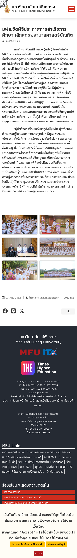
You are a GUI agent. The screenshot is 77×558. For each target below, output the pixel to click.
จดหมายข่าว (25, 462)
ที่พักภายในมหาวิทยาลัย (49, 462)
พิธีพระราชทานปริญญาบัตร (27, 471)
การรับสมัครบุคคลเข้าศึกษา (43, 452)
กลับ (68, 311)
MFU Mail (50, 457)
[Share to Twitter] (22, 310)
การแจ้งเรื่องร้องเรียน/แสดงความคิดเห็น (23, 497)
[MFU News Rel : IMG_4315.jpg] (57, 224)
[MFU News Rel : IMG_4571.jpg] (19, 270)
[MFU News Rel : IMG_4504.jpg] (57, 247)
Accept (38, 553)
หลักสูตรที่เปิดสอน (13, 452)
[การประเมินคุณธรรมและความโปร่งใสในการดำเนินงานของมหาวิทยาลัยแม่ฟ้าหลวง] (38, 352)
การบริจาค (26, 466)
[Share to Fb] (6, 310)
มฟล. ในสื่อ (9, 462)
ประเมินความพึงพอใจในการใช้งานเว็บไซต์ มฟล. (26, 503)
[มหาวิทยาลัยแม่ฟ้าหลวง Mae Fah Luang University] (29, 8)
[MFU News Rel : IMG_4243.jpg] (19, 224)
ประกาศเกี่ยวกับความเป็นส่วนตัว (27, 544)
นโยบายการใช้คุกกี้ (56, 544)
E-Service (65, 457)
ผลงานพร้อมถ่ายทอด (29, 457)
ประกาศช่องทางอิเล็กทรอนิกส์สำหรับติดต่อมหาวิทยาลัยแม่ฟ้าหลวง (38, 403)
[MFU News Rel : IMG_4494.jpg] (19, 247)
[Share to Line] (14, 310)
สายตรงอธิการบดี (12, 492)
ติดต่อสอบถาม (55, 471)
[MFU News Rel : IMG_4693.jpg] (57, 270)
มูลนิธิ (38, 466)
